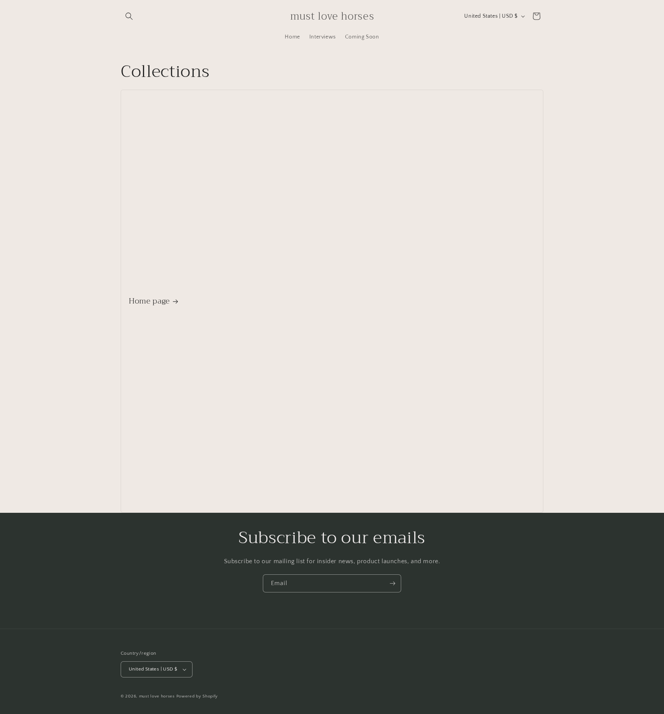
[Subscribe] (392, 583)
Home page (149, 301)
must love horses (157, 696)
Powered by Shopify (197, 696)
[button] (129, 16)
